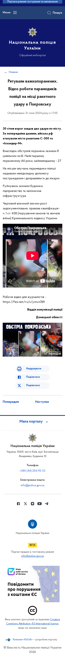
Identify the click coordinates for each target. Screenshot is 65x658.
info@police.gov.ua (32, 485)
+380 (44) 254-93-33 (32, 470)
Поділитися (33, 377)
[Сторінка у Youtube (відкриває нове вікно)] (39, 503)
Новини (13, 72)
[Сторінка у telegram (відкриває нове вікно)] (46, 503)
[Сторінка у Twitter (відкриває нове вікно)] (25, 503)
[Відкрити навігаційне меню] (15, 12)
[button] (32, 421)
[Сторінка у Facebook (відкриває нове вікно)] (18, 503)
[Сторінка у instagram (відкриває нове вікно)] (32, 503)
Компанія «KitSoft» (23, 640)
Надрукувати (33, 368)
